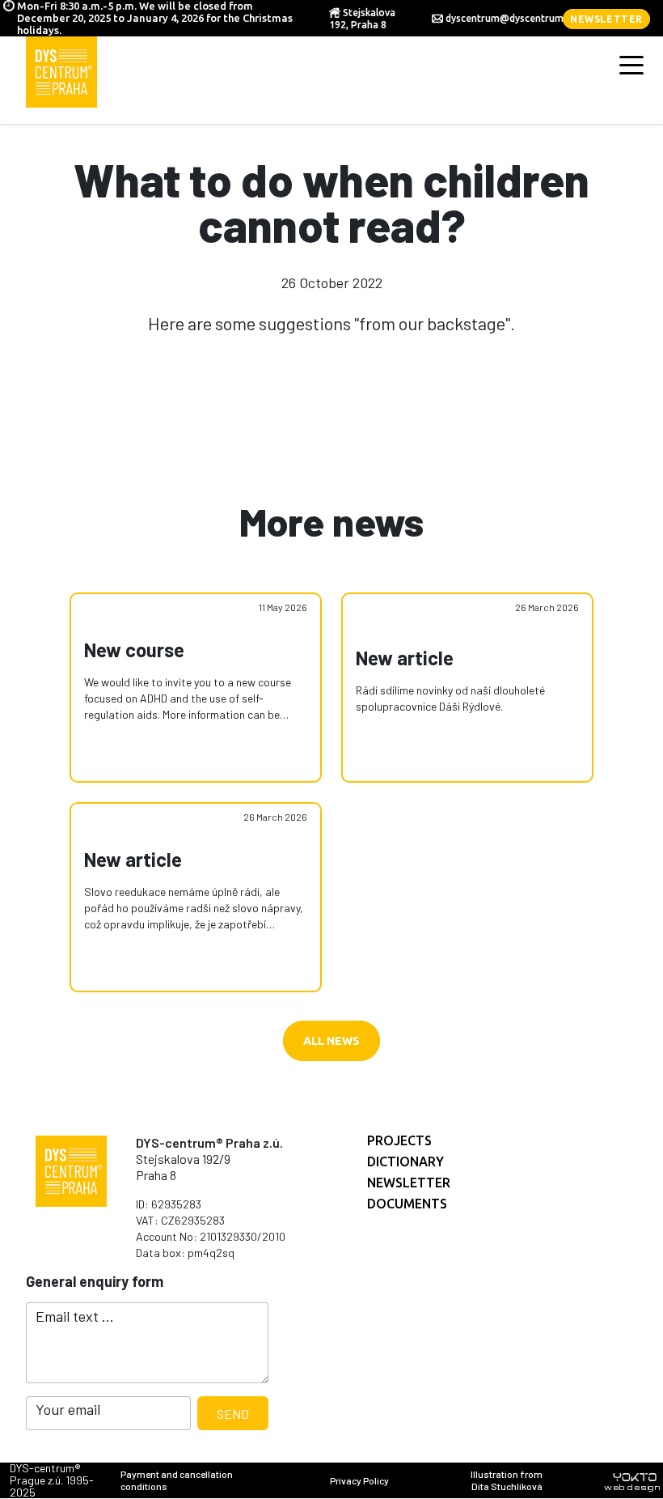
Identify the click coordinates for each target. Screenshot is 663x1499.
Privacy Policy (359, 1480)
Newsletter (606, 19)
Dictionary (405, 1161)
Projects (399, 1140)
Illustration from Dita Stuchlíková (507, 1480)
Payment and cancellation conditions (176, 1480)
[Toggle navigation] (631, 64)
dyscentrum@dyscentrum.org (514, 18)
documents (407, 1203)
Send (233, 1413)
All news (331, 1040)
